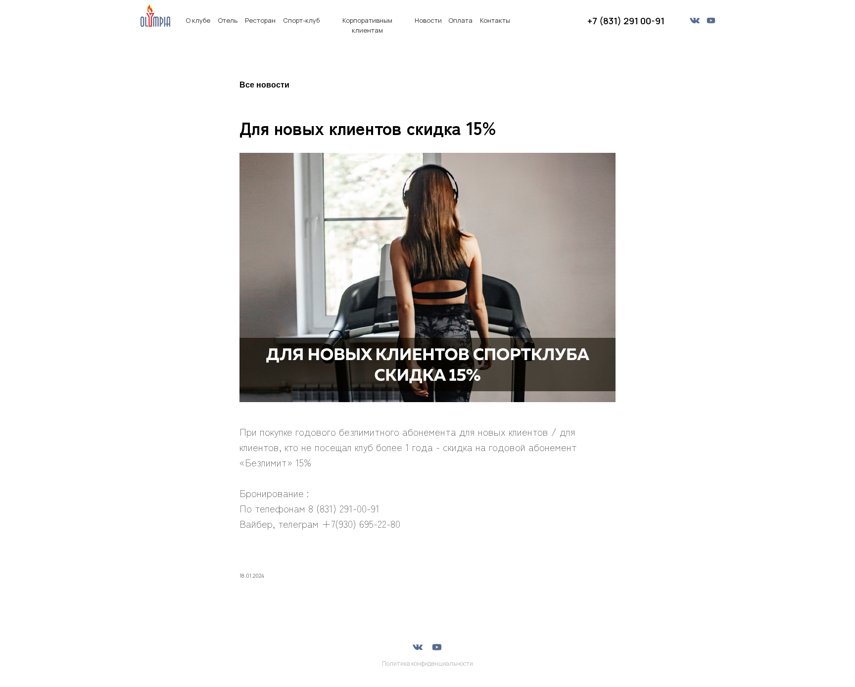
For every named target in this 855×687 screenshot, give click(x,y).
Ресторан (260, 20)
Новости (428, 20)
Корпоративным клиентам (367, 25)
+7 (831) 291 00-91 (626, 21)
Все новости (264, 85)
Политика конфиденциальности (427, 663)
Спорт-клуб (301, 20)
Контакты (495, 20)
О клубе (198, 20)
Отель (228, 20)
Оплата (460, 20)
